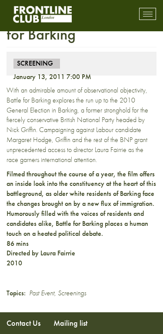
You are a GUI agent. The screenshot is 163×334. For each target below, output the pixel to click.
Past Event (41, 293)
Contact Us (23, 323)
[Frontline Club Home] (42, 14)
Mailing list (70, 323)
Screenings (72, 293)
